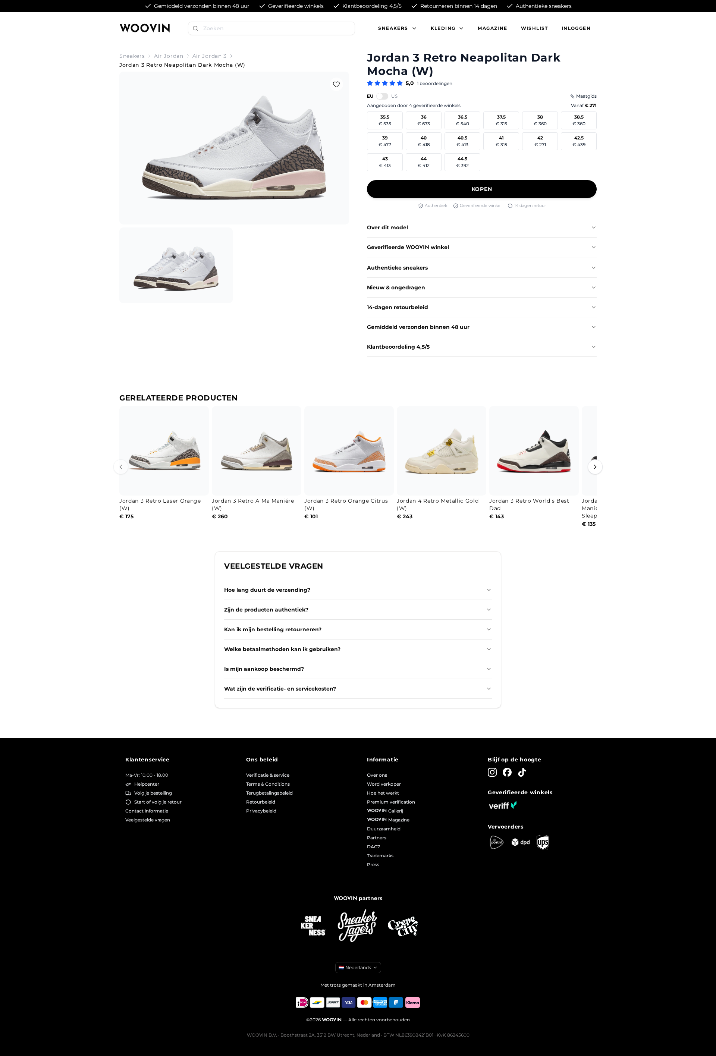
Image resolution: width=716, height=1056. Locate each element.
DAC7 (373, 846)
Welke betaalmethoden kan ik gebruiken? (282, 649)
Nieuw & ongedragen (396, 287)
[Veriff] (503, 805)
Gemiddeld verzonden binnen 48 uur (418, 327)
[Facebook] (507, 772)
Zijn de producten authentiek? (266, 609)
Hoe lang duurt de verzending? (267, 590)
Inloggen (576, 28)
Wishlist (534, 28)
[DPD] (521, 842)
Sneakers (132, 56)
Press (373, 864)
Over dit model (387, 227)
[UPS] (543, 842)
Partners (376, 837)
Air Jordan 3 (209, 56)
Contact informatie (146, 811)
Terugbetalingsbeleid (269, 793)
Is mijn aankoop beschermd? (264, 669)
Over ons (377, 775)
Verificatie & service (267, 775)
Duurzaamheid (384, 829)
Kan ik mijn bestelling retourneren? (272, 629)
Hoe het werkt (383, 793)
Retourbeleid (260, 802)
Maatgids (586, 96)
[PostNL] (497, 842)
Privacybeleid (261, 811)
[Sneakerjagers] (358, 926)
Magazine (492, 28)
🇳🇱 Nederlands (355, 967)
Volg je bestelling (153, 793)
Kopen (482, 189)
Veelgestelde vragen (147, 820)
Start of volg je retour (158, 802)
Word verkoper (384, 784)
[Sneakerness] (313, 926)
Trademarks (380, 855)
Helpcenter (146, 784)
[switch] (382, 96)
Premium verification (391, 802)
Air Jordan (168, 56)
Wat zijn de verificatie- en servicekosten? (280, 688)
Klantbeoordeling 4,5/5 (398, 346)
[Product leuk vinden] (336, 84)
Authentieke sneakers (397, 267)
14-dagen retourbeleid (397, 307)
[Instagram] (492, 772)
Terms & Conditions (268, 784)
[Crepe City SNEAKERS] (403, 926)
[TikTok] (522, 772)
